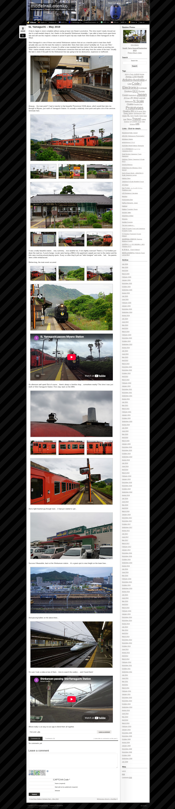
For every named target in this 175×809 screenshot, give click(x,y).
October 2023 (126, 341)
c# (146, 80)
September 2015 (127, 588)
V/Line (140, 121)
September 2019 (127, 457)
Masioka (124, 196)
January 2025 (126, 306)
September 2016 (127, 562)
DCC (135, 91)
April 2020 (125, 437)
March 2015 (125, 607)
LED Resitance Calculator (130, 193)
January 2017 (126, 550)
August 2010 (126, 710)
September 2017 (127, 527)
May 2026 (125, 267)
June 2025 (125, 299)
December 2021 (127, 389)
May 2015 (125, 601)
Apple (140, 76)
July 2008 (125, 762)
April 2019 (125, 469)
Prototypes (134, 108)
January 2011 (126, 694)
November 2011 (127, 665)
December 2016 (127, 553)
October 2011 (126, 668)
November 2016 (127, 556)
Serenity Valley (126, 212)
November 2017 (127, 521)
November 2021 (127, 392)
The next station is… (128, 225)
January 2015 (126, 614)
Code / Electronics (131, 85)
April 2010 (125, 720)
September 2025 (127, 290)
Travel (136, 119)
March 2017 (125, 543)
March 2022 (125, 379)
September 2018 (127, 492)
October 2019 (126, 453)
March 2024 (125, 331)
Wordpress (60, 805)
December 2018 (127, 482)
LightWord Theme (33, 806)
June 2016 (125, 572)
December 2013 (127, 640)
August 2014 (126, 623)
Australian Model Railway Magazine (133, 145)
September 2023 (127, 344)
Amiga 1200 (131, 77)
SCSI (136, 111)
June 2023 (125, 354)
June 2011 (125, 678)
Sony (132, 116)
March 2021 (125, 408)
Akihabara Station (127, 139)
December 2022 (127, 367)
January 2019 (126, 479)
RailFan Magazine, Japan (130, 203)
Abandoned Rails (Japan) (130, 133)
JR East (127, 98)
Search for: (134, 60)
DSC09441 (135, 45)
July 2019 (125, 463)
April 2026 (125, 270)
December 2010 (127, 697)
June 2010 (125, 713)
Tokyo (129, 119)
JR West (134, 98)
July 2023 (125, 351)
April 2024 (125, 328)
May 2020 (125, 434)
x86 (137, 124)
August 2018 (126, 495)
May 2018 (125, 505)
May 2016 (125, 575)
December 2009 (127, 733)
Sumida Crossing (127, 222)
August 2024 (126, 315)
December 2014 (127, 617)
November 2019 (127, 450)
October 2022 (126, 373)
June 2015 (125, 598)
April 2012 (125, 656)
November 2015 (127, 582)
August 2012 (126, 652)
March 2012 (125, 659)
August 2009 (126, 742)
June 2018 (125, 501)
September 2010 (127, 707)
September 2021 (127, 396)
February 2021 (126, 412)
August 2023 (126, 347)
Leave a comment (104, 732)
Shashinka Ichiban (127, 216)
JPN (38, 732)
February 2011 (126, 691)
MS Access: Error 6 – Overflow (106, 799)
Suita (124, 119)
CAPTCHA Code (61, 780)
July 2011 (125, 675)
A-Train (130, 74)
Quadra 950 (128, 111)
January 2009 (126, 745)
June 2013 (125, 649)
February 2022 (126, 383)
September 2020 (127, 421)
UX (131, 121)
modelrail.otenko (49, 5)
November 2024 (127, 309)
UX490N (134, 121)
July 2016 (125, 569)
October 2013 (126, 646)
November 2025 (127, 283)
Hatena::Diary (126, 178)
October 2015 (126, 585)
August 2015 (126, 591)
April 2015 (125, 604)
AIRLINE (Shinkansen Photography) (133, 136)
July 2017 (125, 534)
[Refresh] (47, 771)
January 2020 (126, 444)
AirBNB (136, 74)
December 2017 (127, 518)
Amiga (141, 74)
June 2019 (125, 466)
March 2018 (125, 511)
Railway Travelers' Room (130, 209)
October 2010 (126, 704)
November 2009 (127, 736)
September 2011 (127, 672)
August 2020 (126, 424)
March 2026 (125, 274)
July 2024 (125, 318)
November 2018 (127, 485)
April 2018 (125, 508)
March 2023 (125, 363)
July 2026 (125, 264)
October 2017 (126, 524)
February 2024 (126, 335)
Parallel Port (138, 104)
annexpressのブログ (128, 142)
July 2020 (125, 428)
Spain (145, 116)
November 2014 (127, 620)
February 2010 (126, 726)
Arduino (127, 79)
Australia (139, 79)
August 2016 (126, 566)
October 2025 (126, 286)
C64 (129, 84)
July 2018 (125, 498)
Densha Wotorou (127, 164)
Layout (142, 98)
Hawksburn (132, 95)
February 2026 (126, 277)
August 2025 (126, 293)
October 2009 (126, 739)
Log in (124, 771)
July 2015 (125, 595)
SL (128, 115)
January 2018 (126, 514)
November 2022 (127, 370)
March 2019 (125, 473)
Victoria (132, 124)
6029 (126, 74)
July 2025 (125, 296)
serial (140, 111)
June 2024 (125, 322)
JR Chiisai (125, 185)
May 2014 (125, 630)
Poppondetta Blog (127, 199)
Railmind (124, 206)
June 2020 (125, 431)
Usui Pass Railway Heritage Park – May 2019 (44, 799)
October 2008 (126, 755)
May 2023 (125, 357)
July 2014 (125, 627)
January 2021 (126, 415)
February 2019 (126, 476)
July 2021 (125, 402)
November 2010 (127, 701)
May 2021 (125, 405)
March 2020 (125, 440)
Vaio (143, 122)
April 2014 (125, 633)
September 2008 (127, 758)
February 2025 (126, 302)
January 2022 (126, 386)
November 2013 (127, 643)
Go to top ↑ (144, 805)
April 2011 (125, 684)
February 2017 (126, 546)
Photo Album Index (135, 53)
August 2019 (126, 460)
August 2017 (126, 530)
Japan (142, 95)
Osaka (130, 104)
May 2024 (125, 325)
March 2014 (125, 636)
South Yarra (138, 116)
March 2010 (125, 723)
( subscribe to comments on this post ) (105, 738)
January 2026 (126, 280)
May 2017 (125, 540)
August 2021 (126, 399)
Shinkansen (138, 113)
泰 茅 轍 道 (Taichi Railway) (131, 249)
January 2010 (126, 729)
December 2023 (127, 338)
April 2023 (125, 360)
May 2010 (125, 717)
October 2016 (126, 559)
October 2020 (126, 418)
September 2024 (127, 312)
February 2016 (126, 579)
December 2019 (127, 447)
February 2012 (126, 662)
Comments (127, 777)
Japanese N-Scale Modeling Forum (133, 181)
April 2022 (125, 376)
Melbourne (129, 101)
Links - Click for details (131, 129)
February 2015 (126, 611)
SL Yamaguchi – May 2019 (44, 26)
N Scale (138, 101)
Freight (125, 95)
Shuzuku (124, 219)
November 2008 (127, 752)
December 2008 (127, 749)
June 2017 (125, 537)
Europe (142, 91)
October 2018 (126, 489)
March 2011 (125, 688)
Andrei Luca (50, 806)
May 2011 (125, 681)
